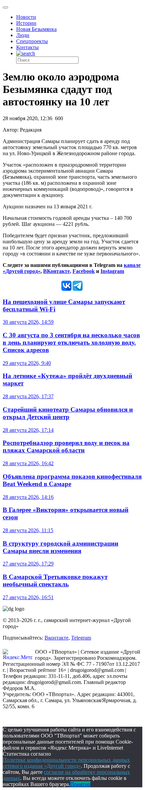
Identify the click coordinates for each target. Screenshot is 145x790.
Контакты (27, 47)
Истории (26, 23)
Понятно (80, 784)
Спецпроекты (32, 41)
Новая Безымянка (36, 29)
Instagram (112, 271)
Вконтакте (56, 638)
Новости (26, 17)
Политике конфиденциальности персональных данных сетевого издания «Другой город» (66, 763)
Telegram (81, 638)
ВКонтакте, (57, 271)
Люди (22, 35)
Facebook (83, 271)
